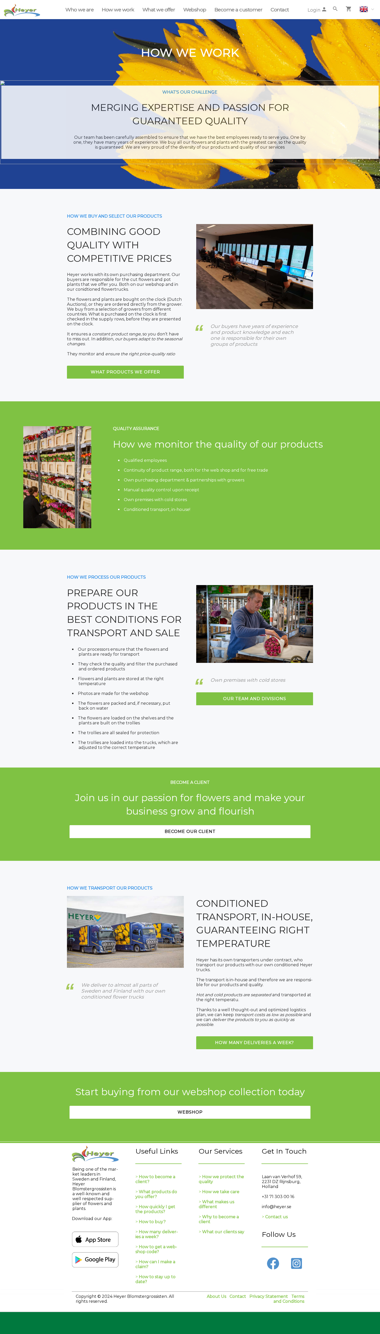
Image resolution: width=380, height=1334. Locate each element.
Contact (280, 9)
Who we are (79, 9)
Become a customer (239, 9)
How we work (118, 9)
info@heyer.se (276, 1206)
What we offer (158, 9)
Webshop (194, 9)
